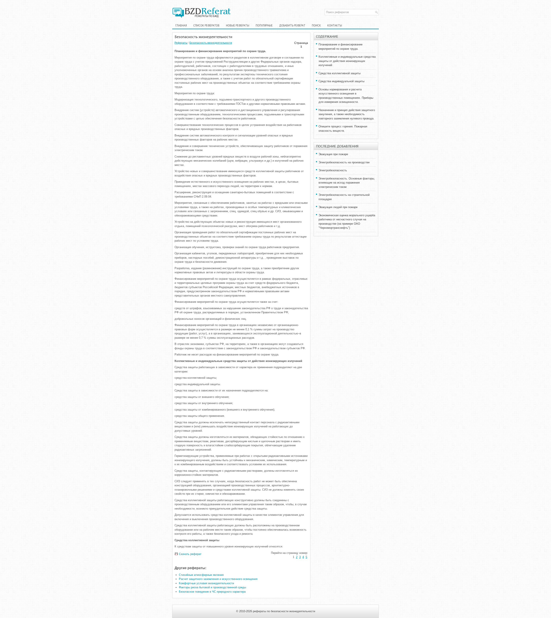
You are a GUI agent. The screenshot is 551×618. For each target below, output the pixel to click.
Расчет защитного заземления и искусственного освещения (218, 579)
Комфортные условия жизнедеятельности (206, 583)
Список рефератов (206, 25)
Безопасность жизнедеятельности (210, 42)
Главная (181, 25)
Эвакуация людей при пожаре (338, 207)
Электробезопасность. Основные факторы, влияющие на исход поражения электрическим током (347, 182)
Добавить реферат (292, 25)
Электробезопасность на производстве (344, 162)
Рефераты (181, 42)
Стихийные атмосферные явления (201, 574)
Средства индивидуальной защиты (341, 81)
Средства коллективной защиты (340, 73)
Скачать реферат (189, 554)
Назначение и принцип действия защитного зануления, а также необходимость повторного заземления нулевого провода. (347, 114)
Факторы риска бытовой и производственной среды (212, 587)
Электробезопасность (333, 170)
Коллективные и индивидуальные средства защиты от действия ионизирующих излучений (347, 61)
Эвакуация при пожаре (333, 154)
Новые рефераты (237, 25)
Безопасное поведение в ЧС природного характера (212, 591)
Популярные (264, 25)
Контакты (334, 25)
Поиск (316, 25)
